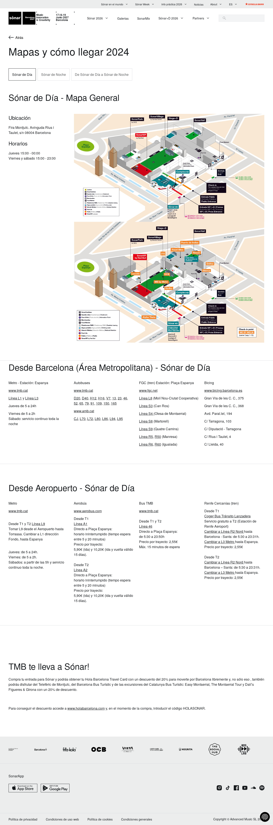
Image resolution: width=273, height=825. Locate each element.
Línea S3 (146, 405)
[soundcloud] (253, 788)
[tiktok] (227, 788)
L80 (97, 418)
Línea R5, (146, 436)
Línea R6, (146, 444)
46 (125, 398)
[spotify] (261, 788)
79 (87, 403)
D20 (77, 398)
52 (76, 403)
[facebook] (236, 788)
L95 (120, 418)
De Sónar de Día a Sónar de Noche (102, 74)
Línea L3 (31, 398)
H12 (93, 398)
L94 (112, 418)
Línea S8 (146, 421)
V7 (108, 398)
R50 (158, 436)
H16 (101, 398)
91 (92, 403)
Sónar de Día (22, 74)
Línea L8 (145, 398)
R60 (158, 444)
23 (120, 398)
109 (99, 403)
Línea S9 (146, 428)
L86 (105, 418)
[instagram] (219, 788)
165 (114, 403)
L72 (90, 418)
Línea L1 (15, 398)
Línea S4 (146, 413)
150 (106, 403)
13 (114, 398)
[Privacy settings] (265, 817)
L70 (83, 418)
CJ (76, 418)
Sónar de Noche (53, 74)
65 (81, 403)
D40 (85, 398)
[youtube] (244, 788)
